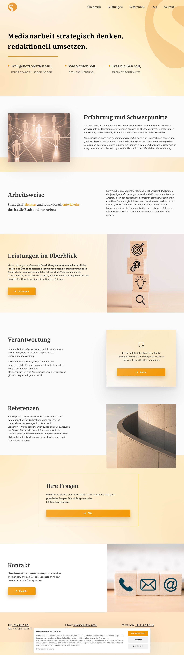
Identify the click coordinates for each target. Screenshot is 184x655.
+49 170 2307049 (144, 625)
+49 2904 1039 (20, 625)
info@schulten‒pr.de (85, 625)
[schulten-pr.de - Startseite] (12, 7)
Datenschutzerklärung (45, 649)
